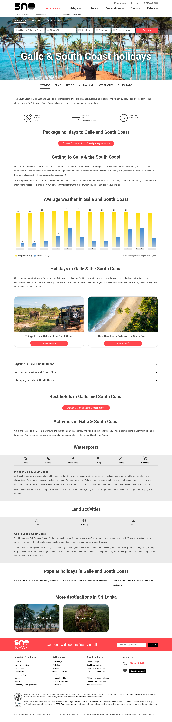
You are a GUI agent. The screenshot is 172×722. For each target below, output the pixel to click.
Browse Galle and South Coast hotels (85, 407)
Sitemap (17, 681)
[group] (37, 618)
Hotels (92, 8)
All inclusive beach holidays (98, 678)
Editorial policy (20, 675)
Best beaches (105, 85)
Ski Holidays (53, 8)
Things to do (125, 85)
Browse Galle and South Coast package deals (85, 143)
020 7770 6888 (152, 3)
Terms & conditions (22, 665)
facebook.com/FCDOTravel (122, 702)
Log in (135, 3)
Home (17, 14)
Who (113, 26)
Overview (45, 85)
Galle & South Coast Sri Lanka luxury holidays (85, 581)
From (48, 26)
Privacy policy (19, 668)
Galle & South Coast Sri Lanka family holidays (36, 581)
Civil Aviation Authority (133, 694)
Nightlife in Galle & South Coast (34, 364)
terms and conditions (78, 697)
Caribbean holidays (94, 665)
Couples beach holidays (96, 681)
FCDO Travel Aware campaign (67, 704)
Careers (17, 678)
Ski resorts (56, 685)
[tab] (20, 20)
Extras (151, 8)
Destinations (113, 8)
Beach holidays (93, 662)
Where (17, 26)
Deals (134, 8)
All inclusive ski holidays (61, 681)
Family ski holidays (59, 675)
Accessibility (19, 671)
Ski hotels (56, 665)
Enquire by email (138, 671)
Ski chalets (56, 668)
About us (18, 662)
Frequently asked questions (25, 685)
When (79, 26)
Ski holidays (57, 662)
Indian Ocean (41, 14)
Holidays (72, 8)
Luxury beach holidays (96, 671)
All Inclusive (86, 85)
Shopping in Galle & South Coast (34, 380)
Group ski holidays (59, 671)
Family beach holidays (96, 668)
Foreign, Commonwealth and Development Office (85, 702)
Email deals (121, 3)
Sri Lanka (54, 14)
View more (48, 343)
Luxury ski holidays (59, 678)
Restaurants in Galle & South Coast (36, 372)
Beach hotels (92, 675)
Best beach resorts (94, 685)
